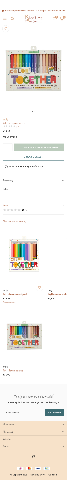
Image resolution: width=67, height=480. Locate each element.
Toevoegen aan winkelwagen (39, 147)
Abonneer (54, 412)
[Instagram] (33, 456)
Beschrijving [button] (8, 180)
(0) (17, 126)
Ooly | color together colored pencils (15, 294)
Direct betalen (33, 156)
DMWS (43, 474)
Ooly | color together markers (13, 370)
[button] (4, 18)
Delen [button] (5, 189)
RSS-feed (52, 474)
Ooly (5, 119)
